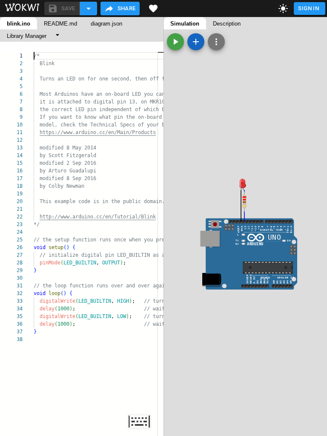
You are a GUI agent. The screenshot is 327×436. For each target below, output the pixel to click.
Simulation (184, 23)
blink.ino (18, 23)
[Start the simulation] (175, 41)
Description (227, 23)
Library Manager (26, 36)
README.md (60, 23)
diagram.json (106, 23)
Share (127, 8)
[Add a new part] (195, 41)
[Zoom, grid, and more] (216, 41)
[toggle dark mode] (283, 8)
